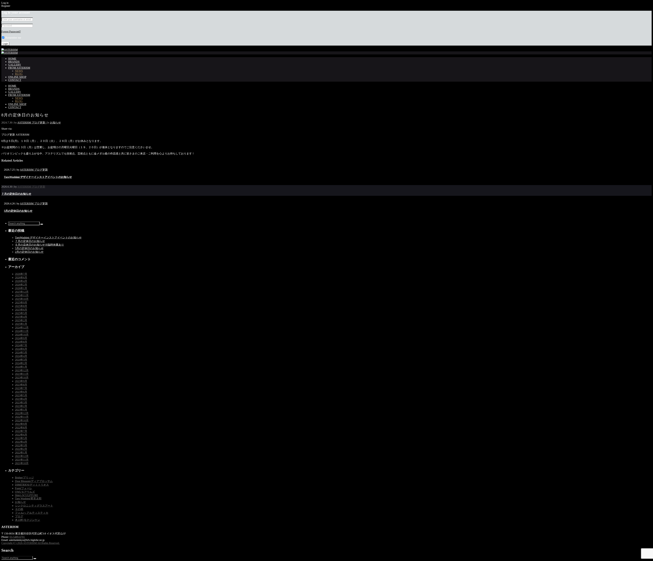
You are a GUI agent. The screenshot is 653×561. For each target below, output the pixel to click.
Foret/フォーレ (23, 488)
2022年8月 (21, 427)
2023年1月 (21, 409)
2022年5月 (21, 438)
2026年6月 (21, 277)
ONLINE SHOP (17, 77)
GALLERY (14, 64)
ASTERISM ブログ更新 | (32, 122)
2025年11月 (22, 295)
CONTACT (14, 80)
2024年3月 (21, 359)
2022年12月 (22, 413)
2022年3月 (21, 445)
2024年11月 (22, 331)
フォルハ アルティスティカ (31, 512)
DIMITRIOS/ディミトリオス (32, 484)
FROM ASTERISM (19, 67)
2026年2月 (21, 284)
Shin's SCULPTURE (26, 495)
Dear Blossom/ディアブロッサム (34, 481)
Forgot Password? (11, 31)
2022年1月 (21, 452)
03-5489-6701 (17, 536)
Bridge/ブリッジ (24, 477)
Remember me (13, 37)
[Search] (41, 224)
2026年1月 (21, 288)
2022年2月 (21, 449)
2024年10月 (22, 334)
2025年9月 (21, 302)
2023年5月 (21, 395)
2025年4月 (21, 316)
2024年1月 (21, 366)
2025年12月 (22, 291)
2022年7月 (21, 431)
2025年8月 (21, 306)
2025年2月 (21, 320)
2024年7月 (21, 345)
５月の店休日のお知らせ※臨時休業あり (39, 244)
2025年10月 (22, 299)
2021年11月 (22, 459)
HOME (12, 58)
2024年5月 (21, 352)
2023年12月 (22, 370)
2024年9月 (21, 338)
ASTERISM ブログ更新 (34, 169)
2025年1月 (21, 324)
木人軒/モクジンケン (27, 519)
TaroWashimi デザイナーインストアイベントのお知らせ (38, 177)
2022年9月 (21, 424)
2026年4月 (21, 281)
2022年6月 (21, 434)
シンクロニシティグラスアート (34, 505)
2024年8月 (21, 341)
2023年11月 (22, 374)
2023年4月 (21, 399)
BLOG (19, 73)
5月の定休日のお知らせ (18, 210)
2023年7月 (21, 388)
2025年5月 (21, 313)
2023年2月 (21, 406)
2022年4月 (21, 441)
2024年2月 (21, 363)
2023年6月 (21, 391)
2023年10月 (22, 377)
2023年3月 (21, 402)
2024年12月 (22, 327)
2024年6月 (21, 349)
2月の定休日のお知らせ (29, 251)
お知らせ (55, 122)
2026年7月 (21, 274)
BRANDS (14, 61)
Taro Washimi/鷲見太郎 (28, 498)
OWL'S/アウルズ (25, 491)
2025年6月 (21, 309)
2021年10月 (22, 463)
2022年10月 (22, 420)
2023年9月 (21, 381)
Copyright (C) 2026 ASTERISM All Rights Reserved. (30, 543)
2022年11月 (22, 416)
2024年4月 (21, 356)
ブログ (19, 516)
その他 (19, 509)
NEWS (19, 70)
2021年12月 (22, 456)
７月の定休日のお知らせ (16, 193)
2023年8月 (21, 384)
